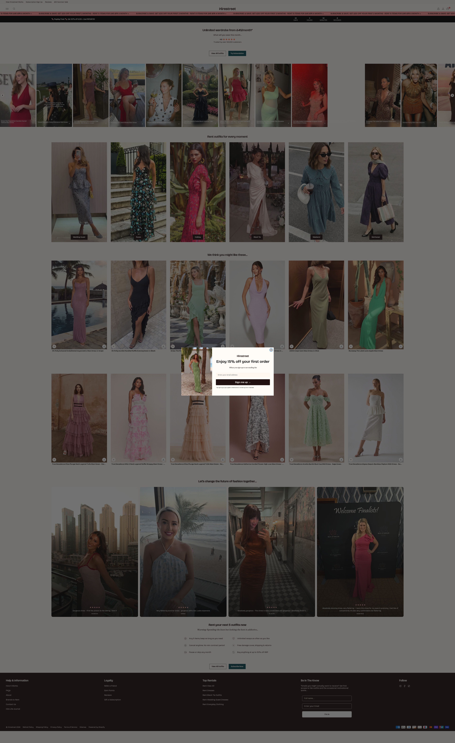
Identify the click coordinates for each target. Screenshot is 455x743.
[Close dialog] (271, 349)
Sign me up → (243, 382)
